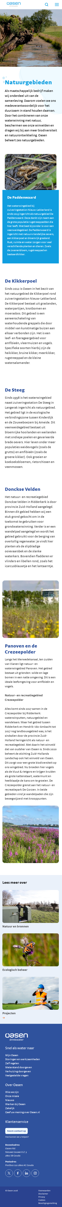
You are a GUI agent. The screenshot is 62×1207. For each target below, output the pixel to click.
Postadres (10, 1161)
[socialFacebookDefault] (18, 1173)
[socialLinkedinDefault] (26, 1173)
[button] (56, 4)
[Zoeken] (46, 4)
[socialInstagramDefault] (35, 1173)
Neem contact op (16, 1130)
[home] (13, 4)
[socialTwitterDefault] (9, 1173)
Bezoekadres (12, 1144)
